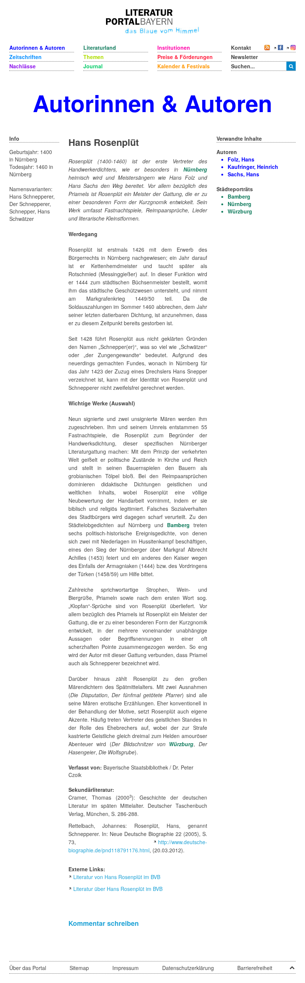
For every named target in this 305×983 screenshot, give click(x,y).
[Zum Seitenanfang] (292, 965)
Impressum (125, 967)
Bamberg (178, 525)
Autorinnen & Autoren (37, 47)
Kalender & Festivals (183, 66)
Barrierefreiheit (254, 967)
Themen (93, 57)
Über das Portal (27, 967)
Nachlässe (22, 66)
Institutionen (173, 47)
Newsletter (244, 57)
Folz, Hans (241, 159)
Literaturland (99, 47)
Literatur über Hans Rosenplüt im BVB (118, 888)
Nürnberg (195, 169)
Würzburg (181, 744)
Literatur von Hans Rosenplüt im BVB (116, 877)
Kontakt (241, 47)
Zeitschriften (25, 57)
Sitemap (79, 967)
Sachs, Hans (243, 174)
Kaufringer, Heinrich (253, 166)
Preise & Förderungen (185, 57)
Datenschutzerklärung (188, 967)
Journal (93, 66)
